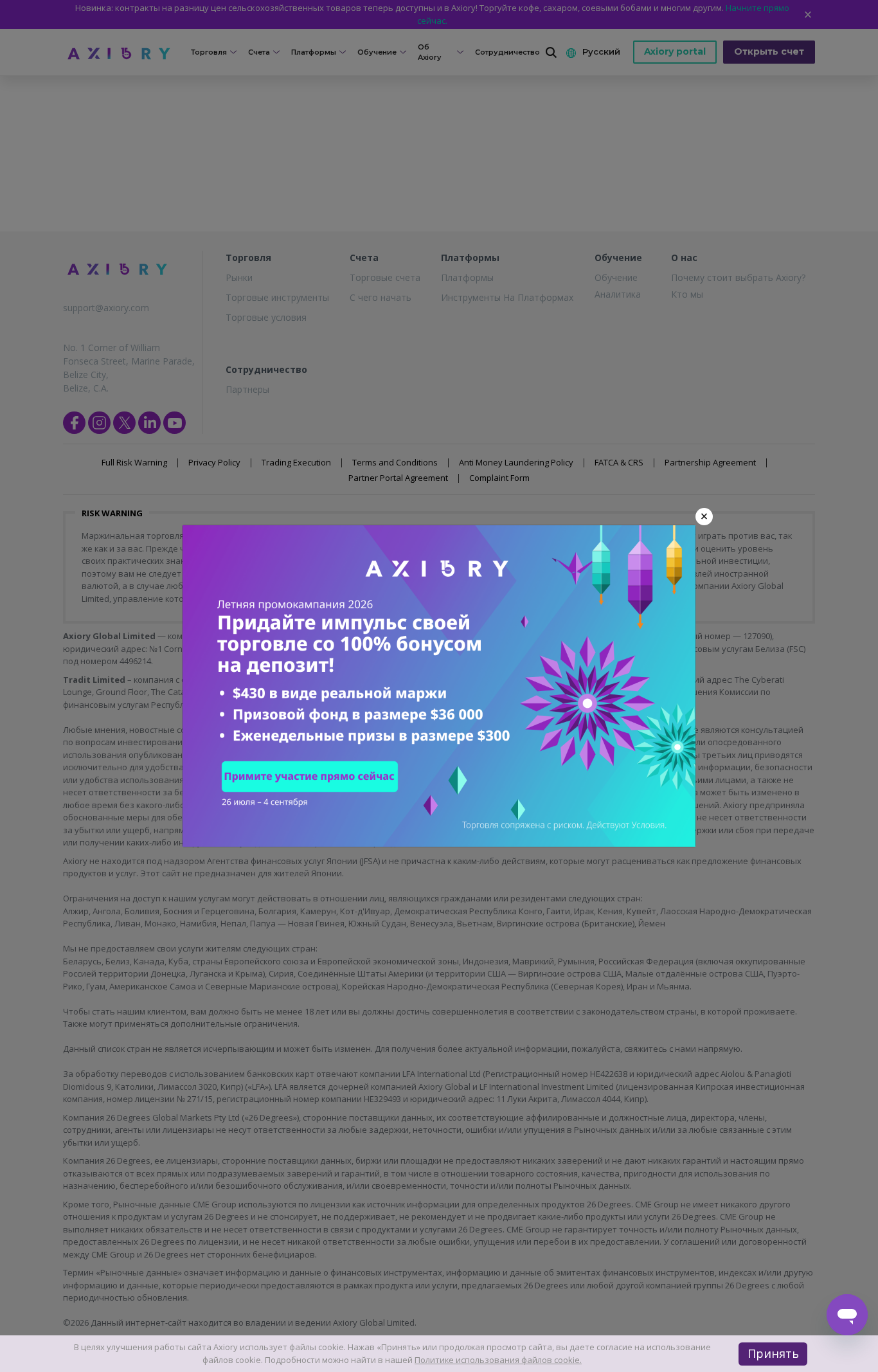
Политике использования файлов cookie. (498, 1360)
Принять (773, 1353)
